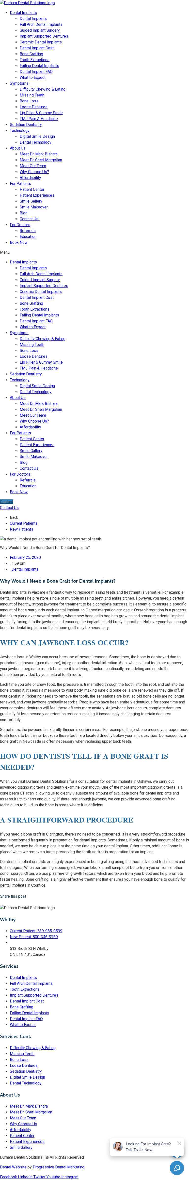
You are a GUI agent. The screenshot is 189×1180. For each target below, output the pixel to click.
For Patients (20, 183)
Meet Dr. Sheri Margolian (41, 160)
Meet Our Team (33, 166)
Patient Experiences (37, 195)
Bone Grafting (31, 54)
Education (28, 236)
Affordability (30, 177)
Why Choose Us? (34, 171)
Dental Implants (23, 12)
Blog (24, 213)
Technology (20, 130)
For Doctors (20, 224)
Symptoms (19, 83)
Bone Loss (29, 101)
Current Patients (24, 523)
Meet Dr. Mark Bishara (39, 154)
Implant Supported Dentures (44, 36)
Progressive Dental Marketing (58, 1167)
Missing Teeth (32, 95)
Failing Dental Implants (39, 65)
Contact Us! (30, 219)
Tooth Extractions (34, 59)
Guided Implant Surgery (40, 30)
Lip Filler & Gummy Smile (41, 112)
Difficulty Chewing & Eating (42, 89)
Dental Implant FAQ (36, 71)
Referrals (28, 230)
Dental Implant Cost (37, 48)
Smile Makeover (34, 207)
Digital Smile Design (37, 136)
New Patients (21, 529)
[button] (94, 252)
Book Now (19, 242)
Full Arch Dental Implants (41, 24)
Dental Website (13, 1167)
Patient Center (32, 189)
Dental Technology (35, 142)
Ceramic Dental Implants (41, 42)
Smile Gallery (31, 201)
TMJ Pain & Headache (39, 118)
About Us (18, 148)
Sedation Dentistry (26, 124)
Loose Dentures (33, 107)
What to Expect (33, 77)
